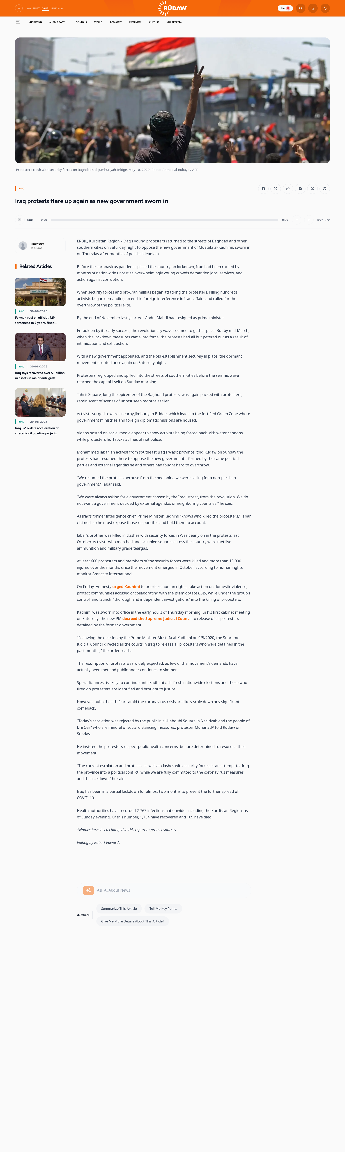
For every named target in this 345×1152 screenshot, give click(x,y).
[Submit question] (88, 890)
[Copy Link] (324, 189)
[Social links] (19, 8)
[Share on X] (275, 189)
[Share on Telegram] (300, 189)
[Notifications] (325, 8)
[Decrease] (297, 220)
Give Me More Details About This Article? (132, 921)
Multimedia (174, 22)
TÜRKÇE (36, 8)
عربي (29, 8)
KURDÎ (53, 8)
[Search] (300, 8)
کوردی (60, 8)
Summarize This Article (119, 908)
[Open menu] (18, 22)
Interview (135, 22)
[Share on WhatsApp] (288, 189)
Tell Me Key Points (163, 908)
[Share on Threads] (312, 189)
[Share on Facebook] (263, 189)
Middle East (57, 22)
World (98, 22)
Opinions (81, 22)
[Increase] (309, 220)
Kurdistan (35, 22)
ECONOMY (116, 22)
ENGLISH (45, 8)
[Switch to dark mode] (313, 8)
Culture (154, 22)
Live (283, 8)
